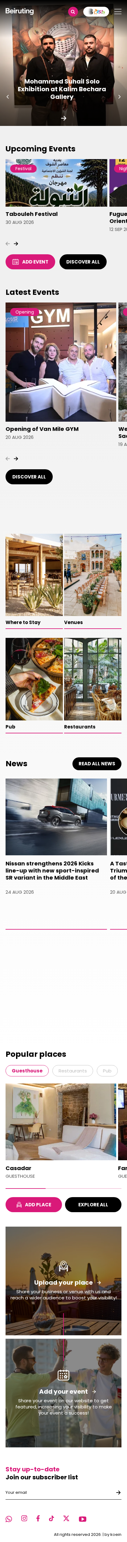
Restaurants (73, 1071)
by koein (112, 1534)
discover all (83, 262)
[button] (8, 96)
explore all (93, 1204)
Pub (107, 1071)
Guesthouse (27, 1071)
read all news (97, 763)
